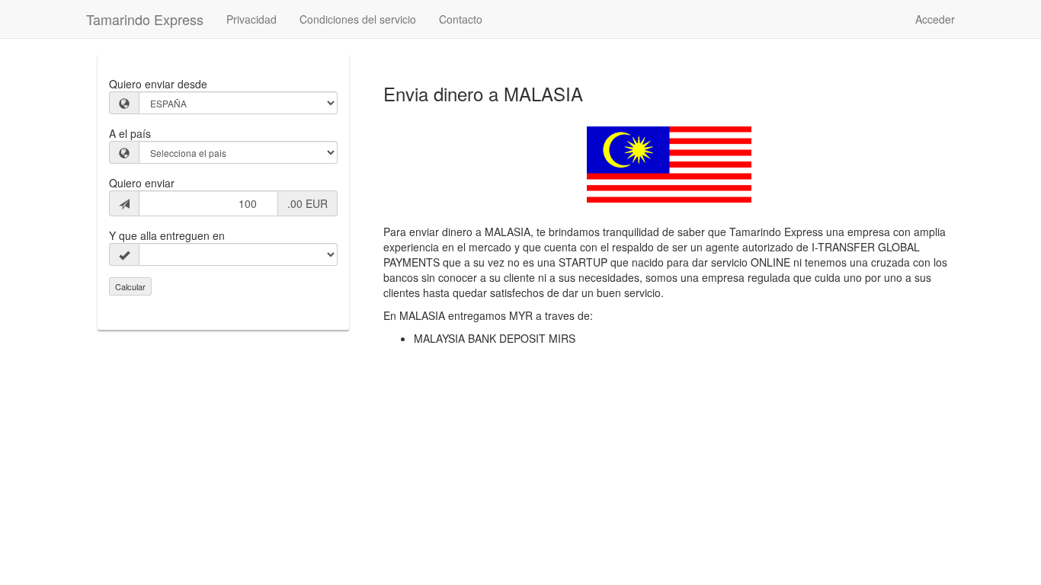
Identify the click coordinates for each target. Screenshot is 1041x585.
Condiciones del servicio (357, 19)
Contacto (460, 19)
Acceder (935, 19)
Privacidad (251, 19)
